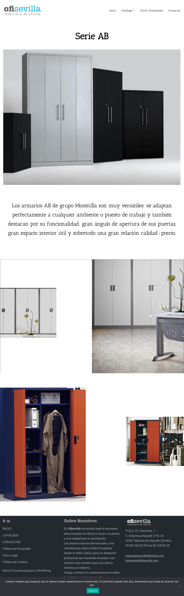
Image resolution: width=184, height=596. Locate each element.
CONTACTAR (12, 542)
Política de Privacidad (17, 548)
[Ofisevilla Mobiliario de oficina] (22, 10)
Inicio (112, 10)
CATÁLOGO (11, 535)
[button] (134, 10)
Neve (6, 570)
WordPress (44, 570)
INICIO (7, 528)
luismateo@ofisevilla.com (141, 560)
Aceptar (93, 590)
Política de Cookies (15, 562)
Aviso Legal (10, 555)
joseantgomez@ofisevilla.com (144, 555)
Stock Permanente (151, 10)
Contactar (174, 10)
